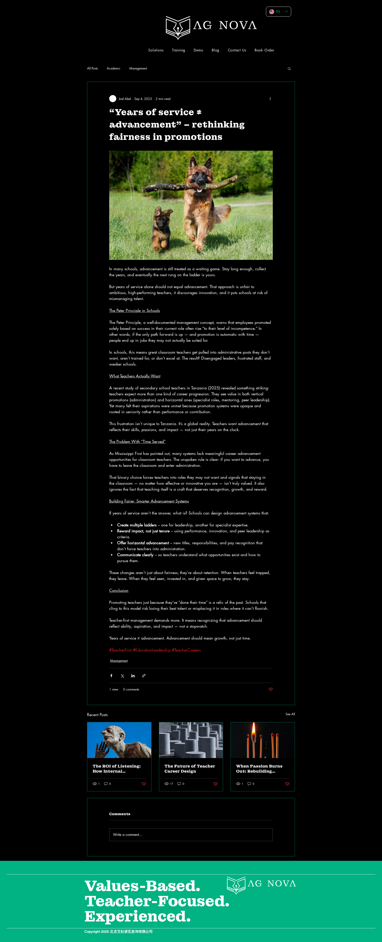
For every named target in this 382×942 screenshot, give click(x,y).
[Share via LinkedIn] (133, 676)
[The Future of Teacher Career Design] (191, 740)
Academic (113, 68)
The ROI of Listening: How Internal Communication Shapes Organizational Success (119, 769)
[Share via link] (144, 676)
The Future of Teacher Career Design (189, 769)
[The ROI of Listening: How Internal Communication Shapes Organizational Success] (119, 740)
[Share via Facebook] (111, 676)
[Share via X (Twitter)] (122, 676)
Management (138, 68)
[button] (289, 68)
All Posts (92, 68)
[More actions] (270, 98)
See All (290, 714)
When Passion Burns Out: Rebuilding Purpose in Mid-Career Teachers (261, 769)
